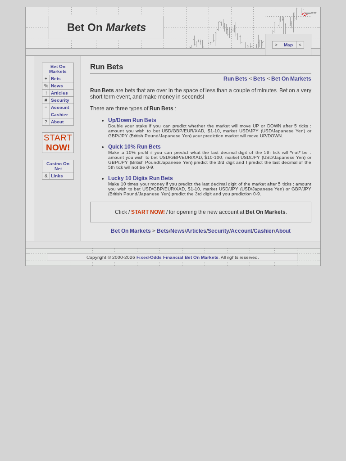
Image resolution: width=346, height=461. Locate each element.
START (58, 142)
